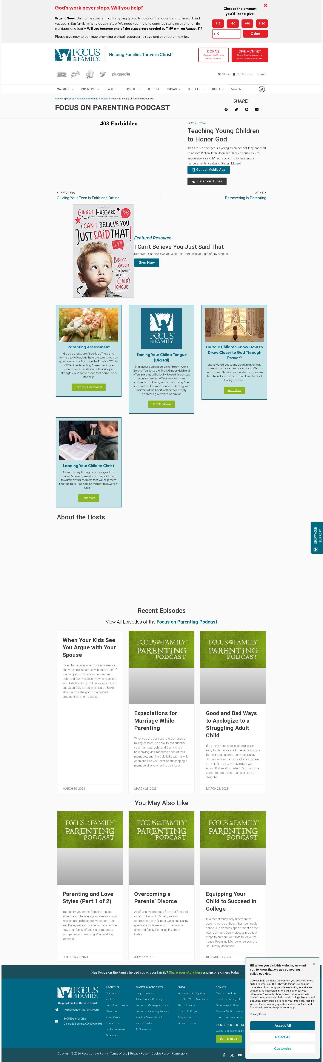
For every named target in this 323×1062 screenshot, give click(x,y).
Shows (172, 89)
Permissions (180, 1053)
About (215, 89)
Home (58, 98)
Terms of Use (118, 1053)
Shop (181, 987)
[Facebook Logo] (224, 1055)
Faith (110, 89)
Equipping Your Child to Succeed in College (231, 901)
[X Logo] (232, 1055)
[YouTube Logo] (240, 1055)
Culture (154, 89)
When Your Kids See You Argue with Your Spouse (89, 647)
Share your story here (185, 972)
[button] (226, 109)
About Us (112, 987)
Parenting (88, 89)
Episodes (69, 98)
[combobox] (242, 89)
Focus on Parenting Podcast (93, 98)
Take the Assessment (88, 387)
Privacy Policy (139, 1053)
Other (255, 33)
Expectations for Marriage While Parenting (155, 720)
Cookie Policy (160, 1053)
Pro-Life (131, 89)
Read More (234, 390)
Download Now (161, 404)
